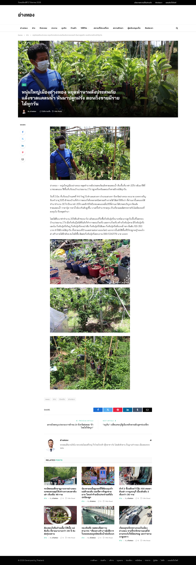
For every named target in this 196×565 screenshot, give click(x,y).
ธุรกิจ (63, 28)
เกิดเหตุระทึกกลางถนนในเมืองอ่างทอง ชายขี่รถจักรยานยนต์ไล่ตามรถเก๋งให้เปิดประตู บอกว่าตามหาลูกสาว (135, 532)
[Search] (176, 28)
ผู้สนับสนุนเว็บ (134, 28)
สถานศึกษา (118, 28)
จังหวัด (62, 399)
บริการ (111, 560)
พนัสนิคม (138, 560)
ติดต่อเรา (158, 2)
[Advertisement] (126, 14)
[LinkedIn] (22, 145)
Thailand (40, 560)
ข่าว (33, 28)
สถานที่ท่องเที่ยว (101, 28)
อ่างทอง (24, 28)
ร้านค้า (74, 28)
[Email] (22, 159)
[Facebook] (22, 132)
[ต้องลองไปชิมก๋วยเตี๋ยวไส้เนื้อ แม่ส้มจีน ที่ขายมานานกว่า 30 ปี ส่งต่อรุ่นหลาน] (60, 515)
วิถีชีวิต (84, 28)
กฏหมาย (120, 560)
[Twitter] (22, 138)
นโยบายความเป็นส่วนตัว (143, 2)
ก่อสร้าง (103, 560)
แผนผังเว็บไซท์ (171, 2)
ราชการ (147, 560)
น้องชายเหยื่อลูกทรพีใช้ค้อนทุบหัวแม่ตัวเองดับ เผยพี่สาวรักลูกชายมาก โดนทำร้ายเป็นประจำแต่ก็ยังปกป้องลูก (97, 493)
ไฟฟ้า (163, 560)
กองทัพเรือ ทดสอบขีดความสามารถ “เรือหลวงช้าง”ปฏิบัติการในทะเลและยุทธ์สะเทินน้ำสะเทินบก (98, 531)
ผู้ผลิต (155, 560)
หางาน (54, 28)
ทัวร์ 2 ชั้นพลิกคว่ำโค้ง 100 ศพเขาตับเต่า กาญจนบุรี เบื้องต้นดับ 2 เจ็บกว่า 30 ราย (135, 491)
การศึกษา (93, 560)
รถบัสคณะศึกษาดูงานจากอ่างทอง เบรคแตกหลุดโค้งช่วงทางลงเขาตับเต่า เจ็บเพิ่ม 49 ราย (60, 491)
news (47, 399)
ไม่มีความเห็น (46, 111)
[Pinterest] (22, 152)
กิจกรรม (43, 28)
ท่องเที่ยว (129, 560)
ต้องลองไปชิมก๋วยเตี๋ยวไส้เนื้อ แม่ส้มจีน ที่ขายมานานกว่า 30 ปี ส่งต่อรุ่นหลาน (59, 531)
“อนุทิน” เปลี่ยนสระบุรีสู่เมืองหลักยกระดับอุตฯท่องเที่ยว (126, 424)
